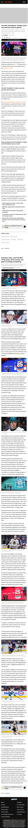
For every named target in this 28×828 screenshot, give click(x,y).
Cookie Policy (4, 812)
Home (2, 248)
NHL (15, 64)
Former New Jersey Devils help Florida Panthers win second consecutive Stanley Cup (13, 220)
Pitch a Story (20, 807)
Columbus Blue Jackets (6, 239)
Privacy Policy (4, 809)
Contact (3, 804)
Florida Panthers (20, 239)
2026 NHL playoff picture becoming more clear (13, 207)
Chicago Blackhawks (5, 236)
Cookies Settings (5, 816)
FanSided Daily (5, 807)
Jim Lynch (5, 35)
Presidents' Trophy (8, 68)
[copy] (9, 37)
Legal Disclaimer (21, 812)
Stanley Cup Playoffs (13, 236)
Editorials (7, 248)
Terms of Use (20, 809)
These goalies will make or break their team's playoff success (12, 204)
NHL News (7, 793)
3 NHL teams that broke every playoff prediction (12, 211)
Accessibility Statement (7, 814)
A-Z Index (19, 814)
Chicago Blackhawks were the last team (14, 102)
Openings (19, 802)
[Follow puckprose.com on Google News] (25, 227)
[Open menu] (2, 2)
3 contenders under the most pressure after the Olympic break (14, 215)
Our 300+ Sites (20, 804)
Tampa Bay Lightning (5, 242)
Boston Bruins (13, 239)
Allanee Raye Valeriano (8, 267)
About (2, 802)
